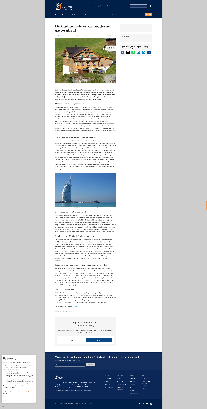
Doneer (148, 15)
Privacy (144, 388)
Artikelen (94, 15)
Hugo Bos (107, 384)
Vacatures (115, 15)
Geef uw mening (121, 384)
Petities (74, 15)
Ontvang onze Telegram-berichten (146, 383)
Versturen (90, 365)
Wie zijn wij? (107, 378)
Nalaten (132, 390)
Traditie (114, 35)
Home (57, 15)
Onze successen (108, 387)
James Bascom (86, 35)
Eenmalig (132, 381)
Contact (125, 6)
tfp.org (76, 307)
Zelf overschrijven (134, 393)
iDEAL (75, 385)
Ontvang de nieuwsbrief (120, 388)
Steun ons (105, 15)
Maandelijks (133, 384)
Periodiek (132, 387)
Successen (118, 6)
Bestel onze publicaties (98, 6)
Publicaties (120, 381)
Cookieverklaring (81, 404)
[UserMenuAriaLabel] (150, 6)
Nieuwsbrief (110, 6)
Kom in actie (83, 15)
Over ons (64, 15)
